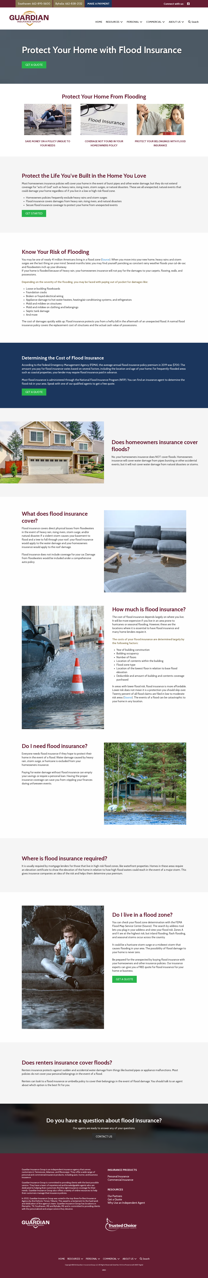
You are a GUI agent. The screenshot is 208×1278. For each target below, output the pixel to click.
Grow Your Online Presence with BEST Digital (128, 1265)
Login (104, 1270)
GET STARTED (33, 213)
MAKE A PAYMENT (98, 3)
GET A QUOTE (34, 65)
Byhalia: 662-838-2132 (68, 3)
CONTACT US (104, 1136)
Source (105, 259)
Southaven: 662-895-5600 (34, 3)
